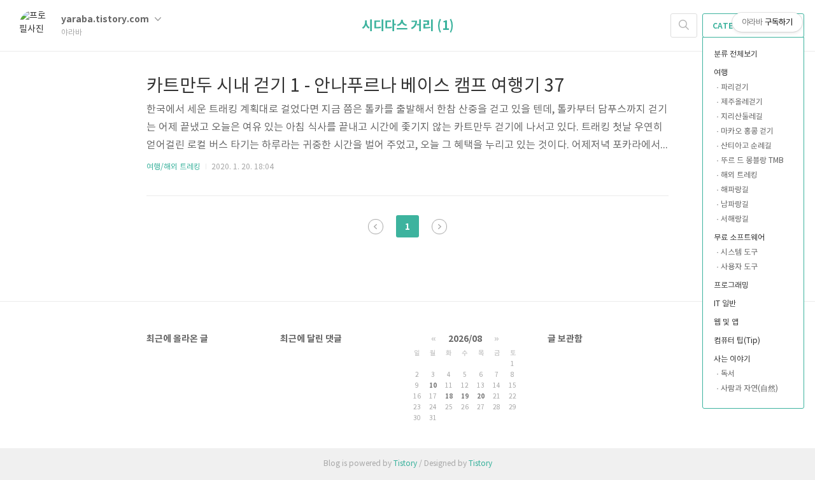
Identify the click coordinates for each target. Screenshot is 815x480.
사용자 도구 (739, 267)
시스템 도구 (739, 252)
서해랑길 (735, 219)
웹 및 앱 (726, 322)
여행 (721, 73)
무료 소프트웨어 (739, 238)
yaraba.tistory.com (106, 19)
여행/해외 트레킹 (173, 167)
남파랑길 (735, 205)
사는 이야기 (732, 359)
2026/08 (465, 339)
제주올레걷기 (742, 102)
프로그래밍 (731, 285)
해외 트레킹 (739, 175)
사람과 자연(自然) (749, 389)
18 (449, 396)
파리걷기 (735, 87)
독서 (728, 374)
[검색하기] (684, 25)
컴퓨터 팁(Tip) (737, 341)
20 (481, 396)
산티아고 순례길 (746, 146)
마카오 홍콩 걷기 (747, 131)
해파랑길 (735, 190)
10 (433, 386)
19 (465, 396)
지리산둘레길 (742, 117)
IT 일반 (725, 304)
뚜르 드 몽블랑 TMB (752, 161)
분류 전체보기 (736, 54)
